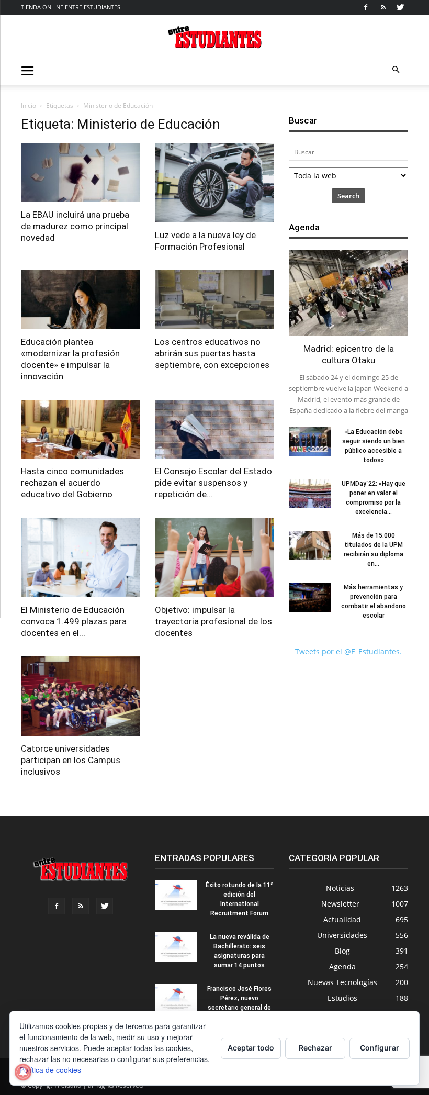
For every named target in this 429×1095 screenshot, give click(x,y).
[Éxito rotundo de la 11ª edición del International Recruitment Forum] (176, 895)
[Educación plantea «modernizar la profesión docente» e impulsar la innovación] (80, 299)
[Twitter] (400, 7)
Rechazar (315, 1047)
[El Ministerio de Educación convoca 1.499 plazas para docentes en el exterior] (80, 557)
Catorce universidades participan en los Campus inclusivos (70, 760)
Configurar (379, 1047)
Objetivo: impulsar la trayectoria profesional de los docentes (213, 621)
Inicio (28, 105)
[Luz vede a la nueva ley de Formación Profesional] (214, 182)
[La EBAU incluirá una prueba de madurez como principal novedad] (80, 172)
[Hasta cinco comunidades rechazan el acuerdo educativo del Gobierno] (80, 429)
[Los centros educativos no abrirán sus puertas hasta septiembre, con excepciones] (214, 299)
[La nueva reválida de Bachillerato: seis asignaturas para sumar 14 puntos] (176, 947)
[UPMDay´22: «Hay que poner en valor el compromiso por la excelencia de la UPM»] (310, 493)
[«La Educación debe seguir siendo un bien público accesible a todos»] (310, 441)
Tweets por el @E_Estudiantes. (348, 651)
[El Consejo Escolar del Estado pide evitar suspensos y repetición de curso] (214, 429)
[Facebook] (366, 7)
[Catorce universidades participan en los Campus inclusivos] (80, 696)
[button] (395, 70)
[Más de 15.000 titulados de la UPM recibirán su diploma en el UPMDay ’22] (310, 545)
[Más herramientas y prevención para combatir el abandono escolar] (310, 597)
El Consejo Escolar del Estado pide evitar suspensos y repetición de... (213, 482)
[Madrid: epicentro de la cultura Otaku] (348, 293)
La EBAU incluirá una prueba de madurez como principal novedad (75, 226)
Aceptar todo (251, 1047)
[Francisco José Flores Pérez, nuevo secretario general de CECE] (176, 998)
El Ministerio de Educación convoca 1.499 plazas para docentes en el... (74, 621)
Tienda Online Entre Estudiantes (70, 7)
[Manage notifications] (23, 1072)
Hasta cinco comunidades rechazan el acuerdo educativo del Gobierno (72, 482)
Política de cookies (50, 1070)
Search (348, 195)
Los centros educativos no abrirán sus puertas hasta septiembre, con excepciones (212, 353)
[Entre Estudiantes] (214, 37)
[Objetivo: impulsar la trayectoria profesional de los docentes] (214, 557)
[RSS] (383, 7)
